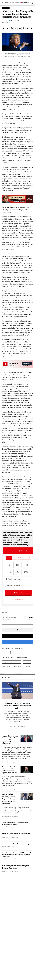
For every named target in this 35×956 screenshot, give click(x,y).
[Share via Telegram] (16, 28)
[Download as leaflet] (23, 28)
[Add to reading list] (31, 28)
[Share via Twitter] (8, 28)
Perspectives (6, 652)
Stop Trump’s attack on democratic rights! (15, 657)
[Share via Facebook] (4, 28)
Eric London (5, 21)
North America (18, 666)
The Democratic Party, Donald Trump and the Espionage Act (14, 617)
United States (6, 666)
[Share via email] (19, 28)
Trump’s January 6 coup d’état (11, 662)
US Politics (27, 662)
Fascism (28, 666)
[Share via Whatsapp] (12, 28)
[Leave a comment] (27, 28)
